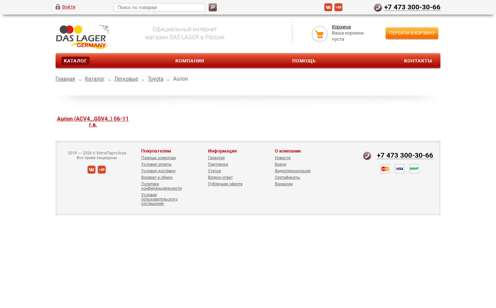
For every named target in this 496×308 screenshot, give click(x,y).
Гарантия (216, 157)
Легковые (126, 79)
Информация (222, 151)
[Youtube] (338, 9)
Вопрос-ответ (220, 177)
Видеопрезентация (292, 171)
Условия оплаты (156, 164)
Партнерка (218, 164)
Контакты (418, 61)
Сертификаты (287, 177)
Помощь (304, 61)
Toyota (155, 79)
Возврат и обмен (156, 177)
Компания (189, 61)
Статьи (214, 171)
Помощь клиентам (158, 157)
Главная (65, 79)
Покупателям (156, 151)
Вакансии (284, 184)
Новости (282, 157)
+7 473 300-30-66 (412, 7)
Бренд (280, 164)
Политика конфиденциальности (161, 186)
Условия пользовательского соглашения (159, 199)
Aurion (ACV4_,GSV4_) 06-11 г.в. (93, 121)
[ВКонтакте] (328, 9)
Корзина (341, 26)
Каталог (75, 61)
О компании (288, 151)
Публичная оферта (225, 184)
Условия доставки (158, 171)
